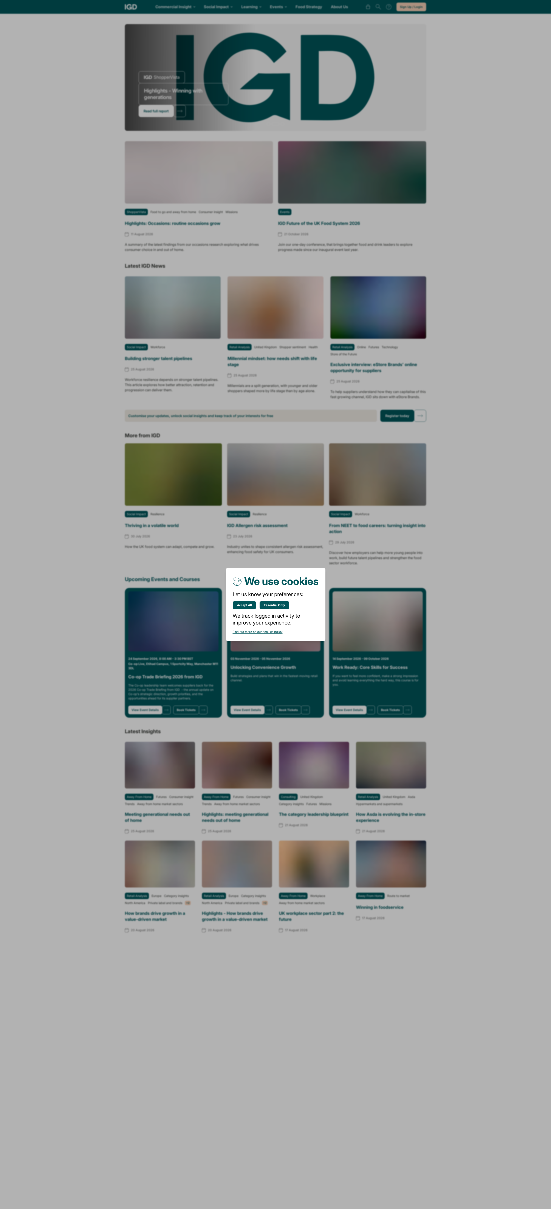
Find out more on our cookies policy (258, 632)
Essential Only (274, 605)
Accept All (244, 605)
